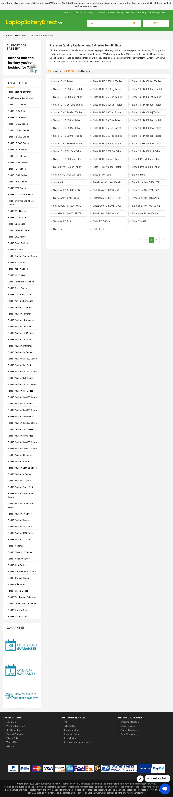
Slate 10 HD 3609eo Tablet (146, 143)
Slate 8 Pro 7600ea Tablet (146, 159)
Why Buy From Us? (15, 726)
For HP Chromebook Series (21, 194)
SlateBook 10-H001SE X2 (146, 205)
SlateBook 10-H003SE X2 (67, 213)
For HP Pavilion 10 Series (19, 307)
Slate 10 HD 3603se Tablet (146, 120)
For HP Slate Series (17, 565)
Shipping (141, 12)
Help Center (69, 726)
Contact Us (80, 12)
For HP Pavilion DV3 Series (20, 378)
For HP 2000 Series (17, 188)
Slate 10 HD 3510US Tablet (68, 104)
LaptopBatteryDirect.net (46, 783)
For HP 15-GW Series (18, 162)
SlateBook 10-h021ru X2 (145, 190)
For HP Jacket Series (18, 269)
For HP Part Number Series (20, 301)
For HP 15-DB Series (17, 117)
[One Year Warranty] (22, 670)
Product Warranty (14, 734)
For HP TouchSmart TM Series (22, 597)
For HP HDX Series (17, 262)
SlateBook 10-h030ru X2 (106, 190)
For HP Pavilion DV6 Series (20, 416)
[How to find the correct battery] (22, 695)
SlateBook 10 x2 (62, 221)
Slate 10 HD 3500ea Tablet (146, 81)
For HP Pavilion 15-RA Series (21, 333)
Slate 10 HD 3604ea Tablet (107, 159)
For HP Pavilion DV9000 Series (22, 448)
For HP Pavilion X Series (19, 520)
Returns (130, 12)
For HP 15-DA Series (17, 111)
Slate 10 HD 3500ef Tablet (67, 89)
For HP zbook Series (18, 616)
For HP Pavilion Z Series (19, 539)
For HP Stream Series (18, 591)
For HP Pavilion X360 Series (21, 533)
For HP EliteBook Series (19, 230)
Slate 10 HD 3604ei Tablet (67, 128)
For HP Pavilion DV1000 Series (22, 358)
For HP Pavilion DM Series (20, 346)
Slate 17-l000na (101, 221)
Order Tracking (115, 12)
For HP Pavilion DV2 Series (20, 365)
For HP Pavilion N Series (19, 480)
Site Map (10, 746)
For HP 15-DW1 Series (18, 130)
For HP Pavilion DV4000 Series (22, 397)
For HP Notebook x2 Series (21, 281)
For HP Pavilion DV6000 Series (22, 423)
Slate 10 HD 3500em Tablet (147, 89)
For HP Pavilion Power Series (21, 487)
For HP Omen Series (17, 288)
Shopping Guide (157, 12)
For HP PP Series (15, 546)
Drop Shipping (128, 734)
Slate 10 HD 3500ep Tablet (67, 159)
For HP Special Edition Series (22, 571)
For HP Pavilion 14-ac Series (21, 320)
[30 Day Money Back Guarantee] (22, 645)
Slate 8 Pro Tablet (102, 174)
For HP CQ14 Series (17, 211)
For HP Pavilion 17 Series (19, 339)
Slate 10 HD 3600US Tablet (107, 104)
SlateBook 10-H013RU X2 (107, 198)
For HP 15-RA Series (17, 175)
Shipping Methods (130, 722)
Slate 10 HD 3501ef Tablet (146, 96)
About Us (66, 12)
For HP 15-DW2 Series (18, 136)
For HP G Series (15, 249)
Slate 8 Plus (138, 174)
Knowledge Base (72, 730)
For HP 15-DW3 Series (18, 143)
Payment (100, 12)
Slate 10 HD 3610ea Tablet (67, 151)
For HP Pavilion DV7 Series (20, 429)
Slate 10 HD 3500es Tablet (67, 96)
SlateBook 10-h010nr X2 (106, 213)
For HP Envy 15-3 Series (19, 243)
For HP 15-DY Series (17, 149)
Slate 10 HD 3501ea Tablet (107, 96)
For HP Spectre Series (18, 578)
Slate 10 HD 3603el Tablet (67, 120)
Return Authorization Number (78, 742)
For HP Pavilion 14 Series (19, 314)
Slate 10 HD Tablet (63, 81)
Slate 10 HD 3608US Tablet (68, 143)
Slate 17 (57, 229)
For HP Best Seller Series (19, 92)
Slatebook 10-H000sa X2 (145, 213)
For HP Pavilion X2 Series (20, 526)
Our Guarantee (13, 730)
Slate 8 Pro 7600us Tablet (146, 166)
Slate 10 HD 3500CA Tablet (107, 151)
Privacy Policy (12, 738)
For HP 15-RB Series (17, 181)
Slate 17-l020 (139, 221)
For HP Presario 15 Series (20, 552)
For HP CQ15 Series (17, 217)
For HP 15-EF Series (17, 156)
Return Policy (70, 738)
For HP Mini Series (16, 275)
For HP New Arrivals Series (20, 98)
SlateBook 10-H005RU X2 (107, 205)
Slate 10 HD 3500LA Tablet (107, 81)
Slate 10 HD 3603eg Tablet (107, 112)
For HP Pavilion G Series (19, 461)
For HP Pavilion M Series (19, 474)
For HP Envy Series (17, 236)
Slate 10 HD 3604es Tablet (107, 135)
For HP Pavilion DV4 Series (20, 391)
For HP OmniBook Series (19, 294)
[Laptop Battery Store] (35, 24)
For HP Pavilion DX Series (20, 455)
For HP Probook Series (19, 558)
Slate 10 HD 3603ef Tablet (67, 112)
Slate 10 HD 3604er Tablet (67, 135)
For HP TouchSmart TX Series (22, 603)
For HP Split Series (17, 584)
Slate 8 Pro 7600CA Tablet (67, 174)
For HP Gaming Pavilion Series (22, 256)
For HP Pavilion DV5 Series (20, 403)
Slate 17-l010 (100, 229)
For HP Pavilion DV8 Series (20, 435)
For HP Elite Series (16, 224)
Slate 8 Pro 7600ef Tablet (67, 166)
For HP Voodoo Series (18, 610)
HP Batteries (21, 35)
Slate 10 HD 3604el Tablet (107, 128)
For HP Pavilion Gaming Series (22, 468)
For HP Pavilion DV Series (20, 352)
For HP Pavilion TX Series (20, 514)
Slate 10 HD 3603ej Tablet (146, 112)
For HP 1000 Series (17, 104)
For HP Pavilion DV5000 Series (22, 410)
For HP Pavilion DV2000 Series (22, 371)
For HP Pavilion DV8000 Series (22, 442)
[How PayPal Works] (151, 769)
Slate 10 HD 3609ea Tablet (107, 143)
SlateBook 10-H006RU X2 (67, 205)
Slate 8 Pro (59, 182)
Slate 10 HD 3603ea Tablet (146, 104)
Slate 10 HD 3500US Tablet (146, 151)
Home (9, 35)
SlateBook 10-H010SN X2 (146, 198)
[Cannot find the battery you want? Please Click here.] (22, 73)
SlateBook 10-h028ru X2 (66, 198)
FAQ (90, 12)
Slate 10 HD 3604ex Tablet (146, 135)
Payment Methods (129, 730)
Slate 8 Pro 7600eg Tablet (107, 166)
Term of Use (12, 742)
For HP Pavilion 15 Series (19, 326)
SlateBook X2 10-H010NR (107, 182)
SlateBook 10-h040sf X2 (66, 190)
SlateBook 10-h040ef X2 (145, 182)
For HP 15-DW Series (18, 124)
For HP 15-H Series (17, 169)
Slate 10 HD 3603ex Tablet (107, 120)
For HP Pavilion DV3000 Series (22, 384)
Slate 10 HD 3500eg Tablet (107, 89)
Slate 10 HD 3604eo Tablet (146, 128)
